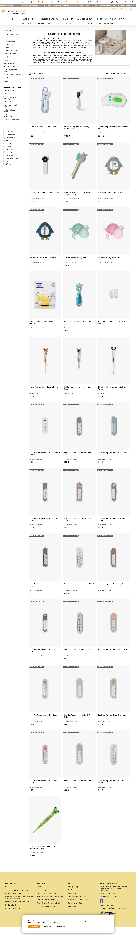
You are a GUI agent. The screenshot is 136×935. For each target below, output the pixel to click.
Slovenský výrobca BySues (47, 906)
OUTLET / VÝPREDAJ (104, 23)
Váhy (5, 84)
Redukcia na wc (9, 78)
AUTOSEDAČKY (29, 19)
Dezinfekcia (7, 38)
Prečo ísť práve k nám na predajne (50, 896)
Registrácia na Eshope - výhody (49, 903)
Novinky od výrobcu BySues (78, 900)
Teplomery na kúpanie (12, 87)
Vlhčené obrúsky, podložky (9, 98)
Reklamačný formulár (13, 905)
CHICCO (9, 143)
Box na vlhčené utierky (11, 35)
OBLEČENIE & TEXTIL (49, 19)
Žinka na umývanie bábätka (10, 106)
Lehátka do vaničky (10, 54)
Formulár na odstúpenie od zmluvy (18, 902)
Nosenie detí (73, 893)
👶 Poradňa (81, 2)
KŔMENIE (26, 23)
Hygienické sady (9, 41)
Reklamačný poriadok (13, 893)
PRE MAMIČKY (85, 23)
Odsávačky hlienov (10, 63)
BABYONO (10, 132)
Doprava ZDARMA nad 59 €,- (48, 900)
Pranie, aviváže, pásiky (12, 75)
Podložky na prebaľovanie (8, 115)
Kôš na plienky (8, 44)
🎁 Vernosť (45, 2)
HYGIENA (39, 23)
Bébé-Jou (9, 140)
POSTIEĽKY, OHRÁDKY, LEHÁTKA (110, 19)
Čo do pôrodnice (74, 890)
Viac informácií (53, 922)
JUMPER (9, 146)
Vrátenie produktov (12, 887)
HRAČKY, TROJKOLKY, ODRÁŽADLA (77, 19)
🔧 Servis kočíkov (57, 2)
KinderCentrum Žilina (107, 908)
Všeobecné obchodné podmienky (17, 890)
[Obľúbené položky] (117, 2)
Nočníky (6, 60)
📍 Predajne (70, 2)
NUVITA (9, 152)
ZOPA (8, 164)
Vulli (7, 161)
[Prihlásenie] (112, 2)
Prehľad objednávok (12, 908)
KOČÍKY (14, 19)
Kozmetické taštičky (11, 50)
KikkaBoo (9, 149)
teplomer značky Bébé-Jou (79, 55)
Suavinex (9, 155)
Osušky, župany (9, 66)
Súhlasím (34, 927)
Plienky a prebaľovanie (11, 120)
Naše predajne (42, 890)
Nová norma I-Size (75, 903)
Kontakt (39, 887)
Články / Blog (73, 887)
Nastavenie (48, 927)
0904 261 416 (121, 908)
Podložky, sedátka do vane (11, 70)
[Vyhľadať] (103, 9)
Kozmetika (7, 47)
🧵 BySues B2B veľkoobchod (97, 2)
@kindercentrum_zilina (108, 896)
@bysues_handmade (107, 893)
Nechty (6, 57)
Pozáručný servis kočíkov (46, 893)
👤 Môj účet (35, 2)
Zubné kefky (8, 102)
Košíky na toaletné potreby (10, 111)
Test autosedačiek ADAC (77, 896)
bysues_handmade (107, 905)
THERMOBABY (12, 158)
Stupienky (7, 81)
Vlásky (5, 94)
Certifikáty (72, 906)
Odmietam (61, 927)
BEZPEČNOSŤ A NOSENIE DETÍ (60, 23)
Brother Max (10, 138)
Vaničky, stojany (9, 90)
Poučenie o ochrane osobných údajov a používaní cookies (19, 897)
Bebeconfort (10, 135)
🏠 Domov (25, 2)
